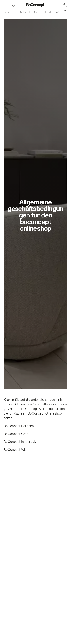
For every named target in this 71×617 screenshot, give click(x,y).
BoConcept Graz (16, 434)
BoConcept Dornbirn (19, 426)
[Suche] (66, 12)
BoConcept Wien (16, 449)
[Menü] (5, 5)
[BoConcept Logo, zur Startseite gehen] (35, 5)
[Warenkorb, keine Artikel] (65, 5)
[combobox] (35, 12)
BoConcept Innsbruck (20, 442)
